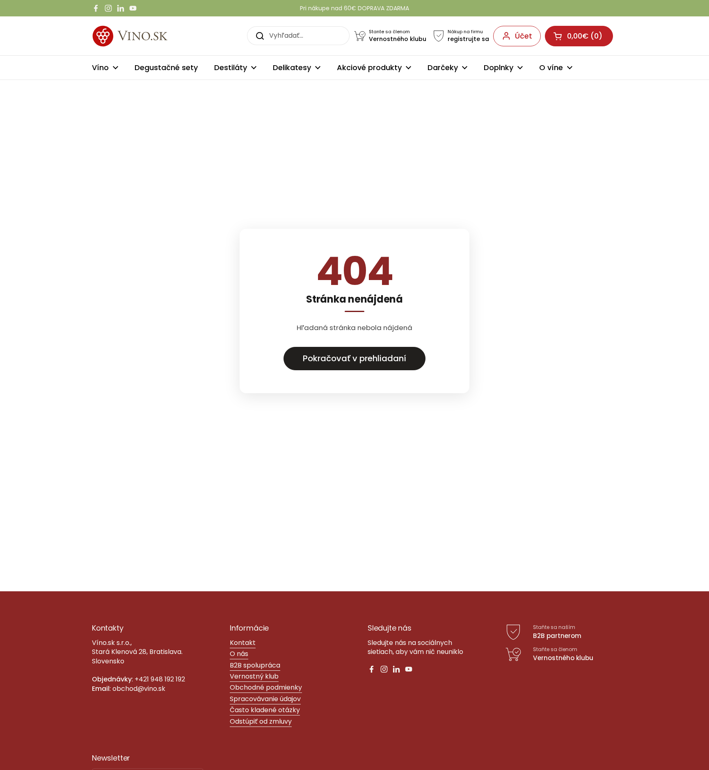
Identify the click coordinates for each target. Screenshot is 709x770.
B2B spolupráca (255, 665)
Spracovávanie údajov (265, 699)
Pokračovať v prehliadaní (354, 358)
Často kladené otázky (265, 710)
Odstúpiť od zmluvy (261, 721)
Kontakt (243, 642)
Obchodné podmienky (266, 687)
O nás (239, 653)
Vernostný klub (254, 676)
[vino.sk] (144, 36)
